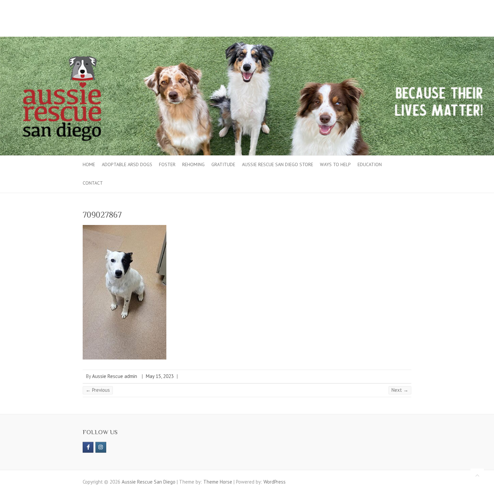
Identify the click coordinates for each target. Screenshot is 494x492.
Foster (167, 164)
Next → (400, 390)
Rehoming (193, 164)
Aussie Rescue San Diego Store (277, 164)
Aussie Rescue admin (114, 376)
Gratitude (223, 164)
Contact (93, 183)
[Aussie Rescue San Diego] (247, 40)
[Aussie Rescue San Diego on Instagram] (100, 447)
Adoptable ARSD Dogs (127, 164)
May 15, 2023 (160, 376)
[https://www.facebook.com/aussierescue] (88, 447)
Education (370, 164)
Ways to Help (335, 164)
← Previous (98, 390)
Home (89, 164)
